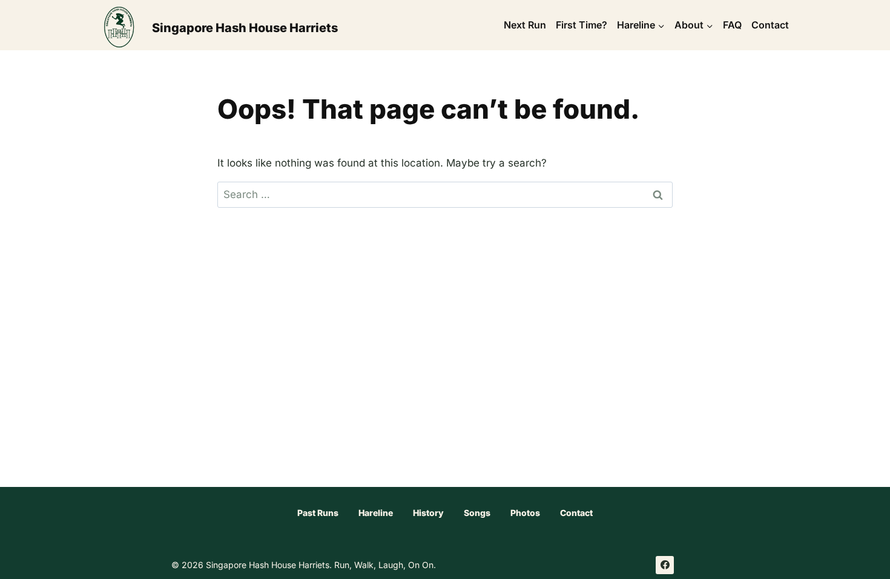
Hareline (375, 513)
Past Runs (317, 513)
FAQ (732, 25)
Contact (770, 25)
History (428, 513)
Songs (477, 513)
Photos (525, 513)
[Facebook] (665, 565)
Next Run (525, 25)
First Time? (581, 25)
